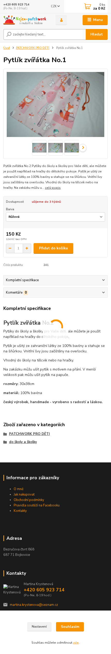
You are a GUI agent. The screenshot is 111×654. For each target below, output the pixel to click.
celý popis (53, 188)
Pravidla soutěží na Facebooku (37, 505)
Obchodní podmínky (29, 500)
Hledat (96, 34)
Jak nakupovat (24, 494)
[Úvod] (25, 20)
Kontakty (20, 510)
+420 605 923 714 (16, 4)
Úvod (6, 48)
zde (76, 643)
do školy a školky (23, 442)
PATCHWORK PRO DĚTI (32, 48)
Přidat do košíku (53, 248)
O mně (18, 489)
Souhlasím (70, 626)
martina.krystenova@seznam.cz (34, 604)
